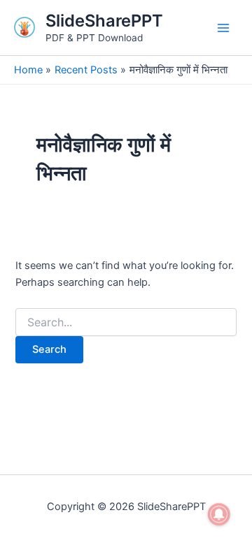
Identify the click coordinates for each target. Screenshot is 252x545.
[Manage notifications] (219, 514)
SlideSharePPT (104, 20)
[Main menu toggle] (223, 28)
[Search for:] (125, 322)
